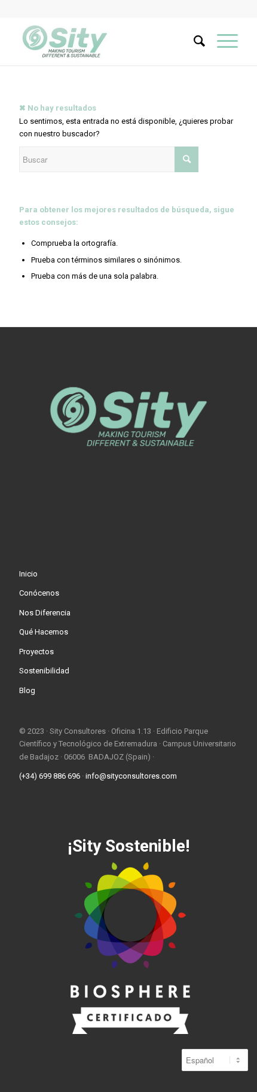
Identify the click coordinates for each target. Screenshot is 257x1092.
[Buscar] (193, 41)
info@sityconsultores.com (131, 775)
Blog (27, 690)
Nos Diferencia (45, 612)
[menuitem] (193, 41)
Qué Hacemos (43, 631)
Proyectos (36, 651)
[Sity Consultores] (106, 41)
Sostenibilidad (44, 670)
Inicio (28, 573)
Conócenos (39, 592)
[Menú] (221, 41)
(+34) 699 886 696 (49, 775)
